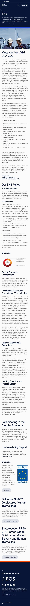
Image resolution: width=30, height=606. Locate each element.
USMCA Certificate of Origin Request (11, 573)
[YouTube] (5, 585)
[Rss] (11, 585)
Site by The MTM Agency (7, 602)
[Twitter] (8, 585)
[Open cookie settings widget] (2, 603)
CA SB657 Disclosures (11, 521)
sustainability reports (7, 456)
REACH (7, 490)
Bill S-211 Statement (10, 557)
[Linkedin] (14, 585)
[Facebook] (2, 585)
